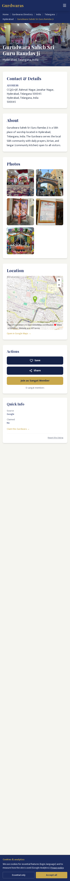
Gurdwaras (13, 5)
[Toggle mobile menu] (64, 5)
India (38, 14)
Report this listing (55, 437)
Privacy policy (57, 868)
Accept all (51, 875)
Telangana (50, 14)
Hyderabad (8, 19)
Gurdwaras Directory (22, 14)
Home (5, 14)
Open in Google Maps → (19, 333)
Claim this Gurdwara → (18, 429)
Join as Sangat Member (35, 380)
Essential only (18, 875)
